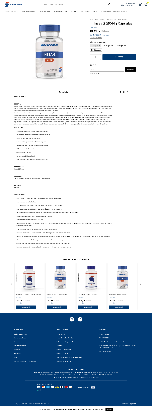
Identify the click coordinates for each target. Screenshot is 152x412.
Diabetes (109, 19)
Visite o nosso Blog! (105, 351)
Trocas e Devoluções (64, 361)
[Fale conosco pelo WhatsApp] (140, 5)
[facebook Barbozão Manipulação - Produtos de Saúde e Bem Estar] (80, 319)
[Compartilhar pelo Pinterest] (127, 92)
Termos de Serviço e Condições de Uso (70, 357)
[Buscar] (109, 4)
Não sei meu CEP (96, 73)
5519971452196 (104, 334)
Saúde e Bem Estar (100, 19)
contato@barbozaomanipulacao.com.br (112, 342)
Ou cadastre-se (130, 5)
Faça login (132, 3)
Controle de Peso (29, 11)
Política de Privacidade (64, 349)
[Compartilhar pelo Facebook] (120, 92)
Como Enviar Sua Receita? (65, 338)
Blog (95, 11)
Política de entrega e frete (65, 342)
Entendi (109, 409)
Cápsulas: (97, 42)
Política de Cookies (63, 353)
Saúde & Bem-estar (11, 11)
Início (91, 19)
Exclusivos (85, 11)
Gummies (74, 11)
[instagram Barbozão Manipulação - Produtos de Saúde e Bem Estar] (72, 319)
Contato (59, 346)
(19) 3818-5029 (104, 338)
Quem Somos (61, 334)
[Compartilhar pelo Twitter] (124, 92)
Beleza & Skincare (60, 11)
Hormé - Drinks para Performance (114, 11)
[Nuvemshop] (129, 404)
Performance (45, 11)
